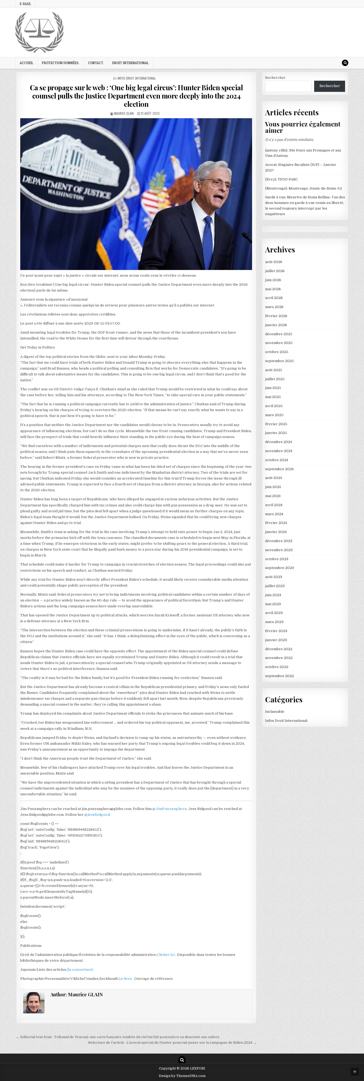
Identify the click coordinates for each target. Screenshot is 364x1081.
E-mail (25, 4)
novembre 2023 (279, 550)
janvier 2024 (276, 532)
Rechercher (275, 78)
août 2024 (273, 478)
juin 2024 (273, 487)
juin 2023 (273, 595)
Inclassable (274, 712)
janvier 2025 (276, 433)
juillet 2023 (275, 586)
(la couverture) (80, 970)
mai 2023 (273, 604)
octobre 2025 (276, 352)
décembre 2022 (278, 649)
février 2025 (276, 424)
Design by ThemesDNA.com (182, 1076)
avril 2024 (273, 505)
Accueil (26, 63)
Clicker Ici (166, 955)
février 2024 (276, 523)
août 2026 (273, 262)
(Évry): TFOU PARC (281, 179)
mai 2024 (273, 496)
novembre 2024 (278, 451)
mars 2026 (274, 307)
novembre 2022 (279, 658)
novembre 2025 (279, 343)
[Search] (345, 63)
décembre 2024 (278, 442)
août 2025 (273, 370)
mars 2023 (274, 622)
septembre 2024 (279, 469)
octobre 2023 (276, 559)
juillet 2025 (275, 379)
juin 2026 (273, 280)
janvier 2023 (276, 640)
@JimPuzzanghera (169, 809)
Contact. (96, 63)
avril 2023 (274, 613)
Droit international (130, 63)
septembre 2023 (279, 568)
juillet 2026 (275, 271)
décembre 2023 (278, 541)
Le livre (126, 979)
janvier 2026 (276, 325)
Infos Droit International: (137, 78)
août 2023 (273, 577)
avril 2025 (274, 406)
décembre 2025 (278, 334)
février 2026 (276, 316)
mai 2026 (273, 289)
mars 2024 (274, 514)
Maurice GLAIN (124, 113)
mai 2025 (273, 397)
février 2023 (276, 631)
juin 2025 (273, 388)
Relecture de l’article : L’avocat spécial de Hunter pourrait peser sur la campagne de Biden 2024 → (172, 1043)
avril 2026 (274, 298)
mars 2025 (274, 415)
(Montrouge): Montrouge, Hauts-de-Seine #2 (303, 188)
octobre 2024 (276, 460)
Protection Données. (60, 63)
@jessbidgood (97, 815)
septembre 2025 (279, 361)
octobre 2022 (276, 667)
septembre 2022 (279, 676)
